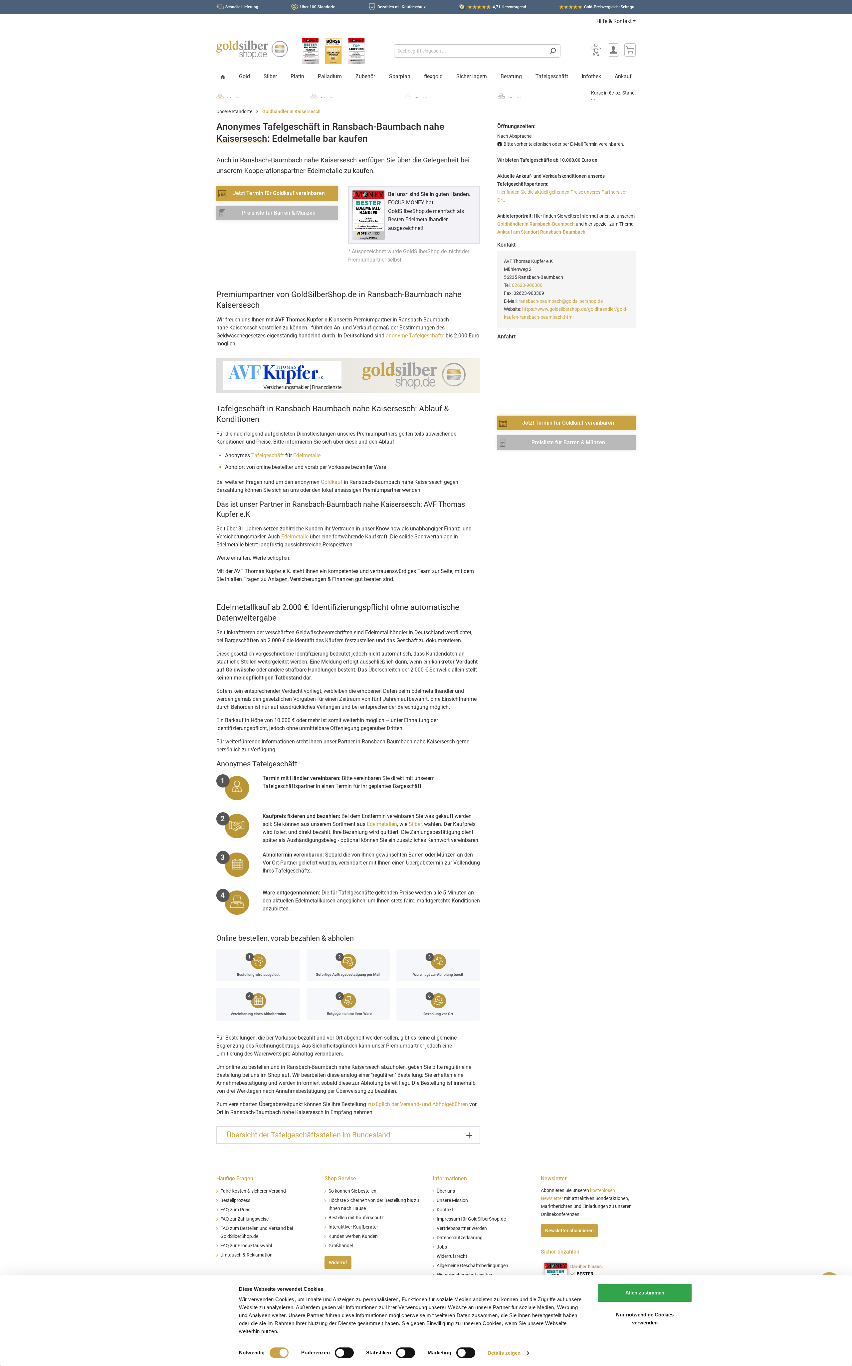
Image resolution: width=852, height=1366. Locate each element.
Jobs (442, 1247)
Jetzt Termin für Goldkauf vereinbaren (279, 193)
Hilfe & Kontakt (614, 21)
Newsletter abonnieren (569, 1230)
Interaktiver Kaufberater (353, 1227)
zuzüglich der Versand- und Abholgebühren (417, 1104)
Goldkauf (331, 482)
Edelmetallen (382, 824)
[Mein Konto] (613, 50)
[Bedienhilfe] (595, 50)
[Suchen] (552, 51)
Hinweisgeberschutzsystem (465, 1275)
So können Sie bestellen (352, 1191)
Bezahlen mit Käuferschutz (401, 7)
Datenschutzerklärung (460, 1238)
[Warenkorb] (630, 50)
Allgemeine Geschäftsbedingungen (472, 1265)
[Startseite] (222, 77)
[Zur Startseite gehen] (252, 49)
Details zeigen (504, 1353)
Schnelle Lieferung (241, 7)
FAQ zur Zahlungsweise (244, 1219)
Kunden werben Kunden (353, 1236)
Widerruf (338, 1262)
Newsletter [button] (554, 1178)
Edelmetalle (306, 455)
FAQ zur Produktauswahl (246, 1246)
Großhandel (340, 1246)
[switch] (344, 1352)
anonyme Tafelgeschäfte (415, 335)
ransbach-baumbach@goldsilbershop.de (561, 301)
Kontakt (445, 1210)
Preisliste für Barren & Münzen (279, 213)
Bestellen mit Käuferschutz (356, 1218)
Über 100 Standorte (317, 7)
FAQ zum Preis (235, 1210)
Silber (415, 824)
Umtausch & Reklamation (246, 1255)
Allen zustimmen (644, 1292)
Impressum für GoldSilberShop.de (471, 1219)
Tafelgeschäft (267, 455)
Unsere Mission (452, 1200)
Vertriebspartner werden (462, 1228)
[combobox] (469, 51)
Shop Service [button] (340, 1178)
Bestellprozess (235, 1200)
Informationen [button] (450, 1178)
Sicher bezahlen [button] (560, 1252)
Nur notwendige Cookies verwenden (645, 1318)
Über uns (446, 1191)
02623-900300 (527, 285)
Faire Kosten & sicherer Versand (253, 1191)
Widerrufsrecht (452, 1256)
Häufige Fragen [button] (234, 1178)
